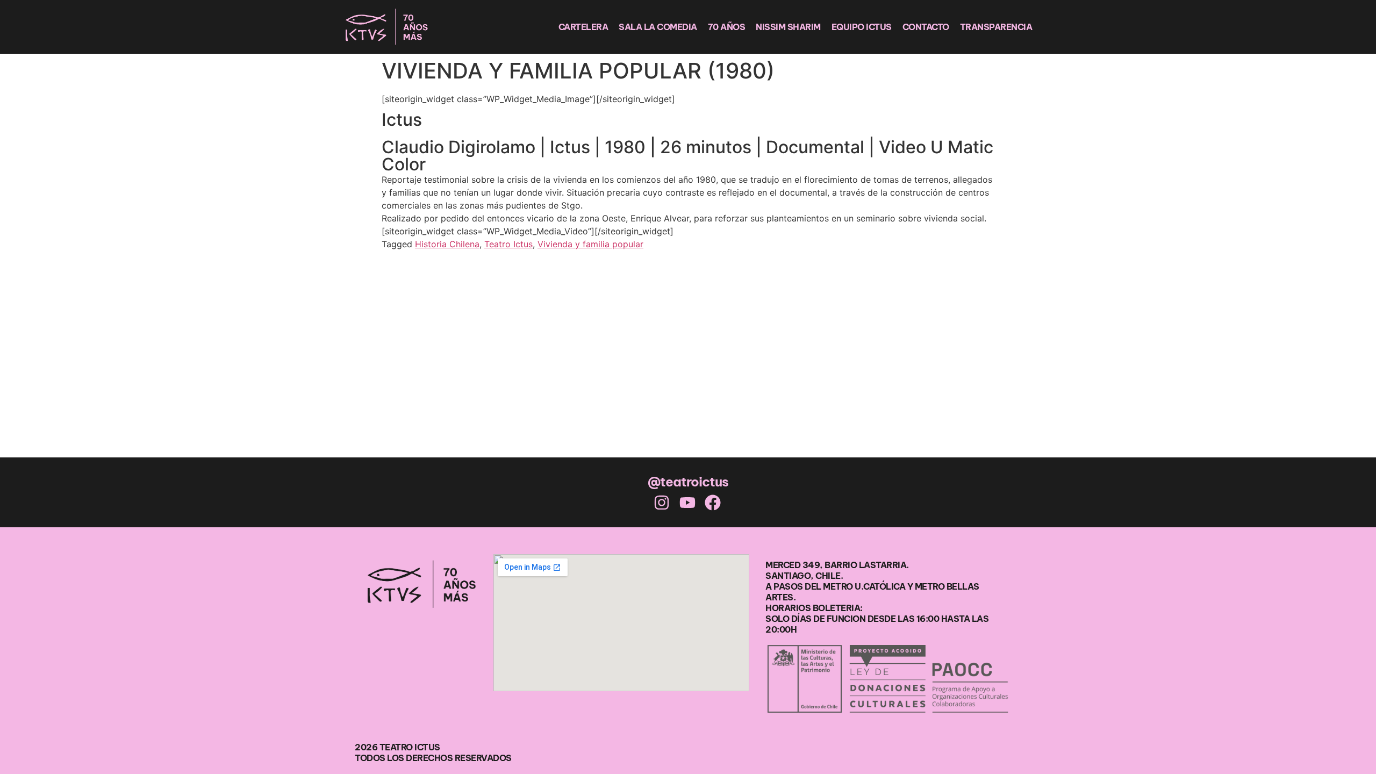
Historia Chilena (447, 244)
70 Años (727, 27)
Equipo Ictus (862, 27)
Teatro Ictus (508, 244)
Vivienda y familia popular (590, 244)
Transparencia (996, 27)
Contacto (925, 27)
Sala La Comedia (658, 27)
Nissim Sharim (788, 27)
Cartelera (583, 27)
